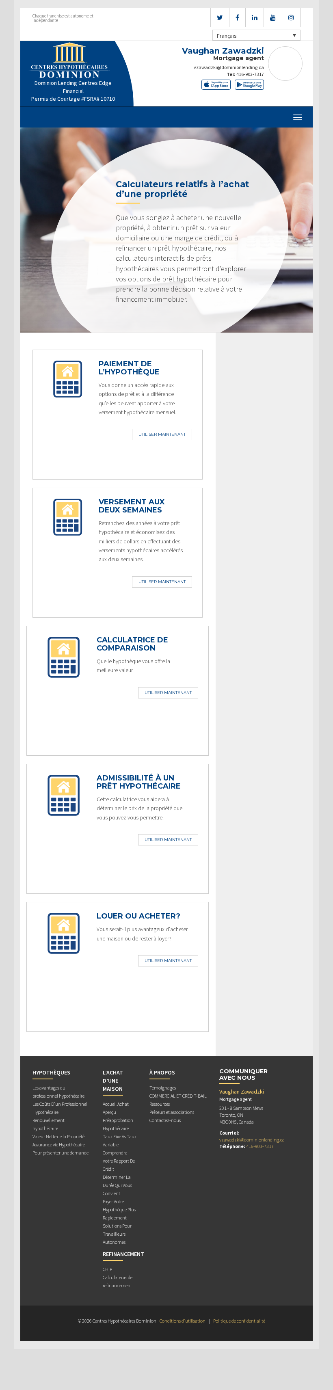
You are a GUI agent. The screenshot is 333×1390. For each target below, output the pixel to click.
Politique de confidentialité (239, 1321)
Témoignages (162, 1088)
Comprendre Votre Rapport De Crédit (119, 1161)
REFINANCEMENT (123, 1254)
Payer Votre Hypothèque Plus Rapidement (119, 1209)
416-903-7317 (250, 74)
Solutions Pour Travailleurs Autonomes (117, 1234)
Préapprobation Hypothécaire (118, 1124)
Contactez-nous (165, 1120)
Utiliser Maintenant (162, 434)
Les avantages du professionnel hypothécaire (58, 1092)
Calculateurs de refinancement (117, 1281)
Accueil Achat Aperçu (116, 1108)
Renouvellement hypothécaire (48, 1124)
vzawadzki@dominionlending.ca (229, 67)
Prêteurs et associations (171, 1112)
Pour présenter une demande (60, 1153)
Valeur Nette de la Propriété (58, 1136)
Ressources (159, 1104)
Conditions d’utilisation (182, 1321)
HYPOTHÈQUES (51, 1072)
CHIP (107, 1269)
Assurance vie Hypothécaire (58, 1144)
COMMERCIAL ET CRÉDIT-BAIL (178, 1096)
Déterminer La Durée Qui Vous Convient (117, 1185)
